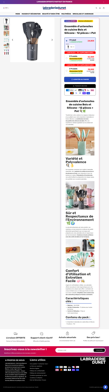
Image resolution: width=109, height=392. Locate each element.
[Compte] (100, 8)
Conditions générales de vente (38, 375)
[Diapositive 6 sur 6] (6, 52)
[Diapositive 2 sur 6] (6, 27)
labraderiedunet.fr (11, 387)
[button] (80, 43)
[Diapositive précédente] (4, 2)
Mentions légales (34, 368)
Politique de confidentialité (37, 370)
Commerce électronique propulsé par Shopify (27, 387)
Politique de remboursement (37, 373)
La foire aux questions (36, 366)
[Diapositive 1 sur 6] (6, 21)
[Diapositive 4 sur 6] (6, 39)
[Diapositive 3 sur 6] (6, 33)
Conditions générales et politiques (97, 387)
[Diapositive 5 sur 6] (6, 46)
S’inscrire (99, 350)
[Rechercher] (96, 8)
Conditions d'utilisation (36, 377)
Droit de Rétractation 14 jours (38, 380)
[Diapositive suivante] (104, 2)
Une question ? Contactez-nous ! (39, 363)
